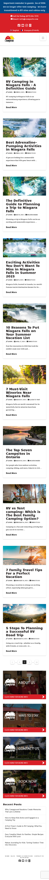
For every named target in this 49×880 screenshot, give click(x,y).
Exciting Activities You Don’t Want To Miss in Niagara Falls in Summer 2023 (23, 269)
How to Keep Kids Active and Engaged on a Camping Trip (22, 819)
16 (36, 662)
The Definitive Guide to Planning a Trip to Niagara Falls (23, 205)
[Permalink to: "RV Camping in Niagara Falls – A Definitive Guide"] (24, 67)
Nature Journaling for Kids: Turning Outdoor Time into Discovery (24, 844)
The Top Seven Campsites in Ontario (19, 453)
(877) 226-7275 (32, 16)
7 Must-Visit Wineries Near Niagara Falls (18, 392)
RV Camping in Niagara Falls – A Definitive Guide (21, 84)
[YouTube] (23, 25)
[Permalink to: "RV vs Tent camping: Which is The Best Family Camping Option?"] (24, 493)
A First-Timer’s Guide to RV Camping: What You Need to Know (23, 827)
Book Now (24, 857)
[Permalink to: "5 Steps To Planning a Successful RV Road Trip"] (24, 613)
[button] (43, 38)
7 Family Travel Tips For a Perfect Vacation (24, 573)
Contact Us (39, 856)
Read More (11, 107)
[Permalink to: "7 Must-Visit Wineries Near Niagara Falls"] (24, 374)
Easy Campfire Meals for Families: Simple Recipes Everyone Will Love (24, 836)
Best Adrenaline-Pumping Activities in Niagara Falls (23, 145)
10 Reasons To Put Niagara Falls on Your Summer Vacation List (22, 332)
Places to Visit (34, 399)
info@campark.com (28, 19)
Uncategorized (32, 215)
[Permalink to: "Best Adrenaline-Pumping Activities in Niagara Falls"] (24, 128)
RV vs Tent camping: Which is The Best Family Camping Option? (23, 513)
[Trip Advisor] (30, 25)
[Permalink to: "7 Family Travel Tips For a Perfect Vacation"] (24, 555)
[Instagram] (26, 25)
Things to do (31, 92)
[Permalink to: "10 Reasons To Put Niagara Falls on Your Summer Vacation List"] (24, 312)
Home (7, 856)
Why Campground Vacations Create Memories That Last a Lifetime (23, 811)
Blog (13, 856)
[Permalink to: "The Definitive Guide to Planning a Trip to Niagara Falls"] (24, 186)
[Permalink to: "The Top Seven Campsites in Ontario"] (24, 435)
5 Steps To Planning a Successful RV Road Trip (24, 631)
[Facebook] (19, 25)
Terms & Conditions (24, 856)
